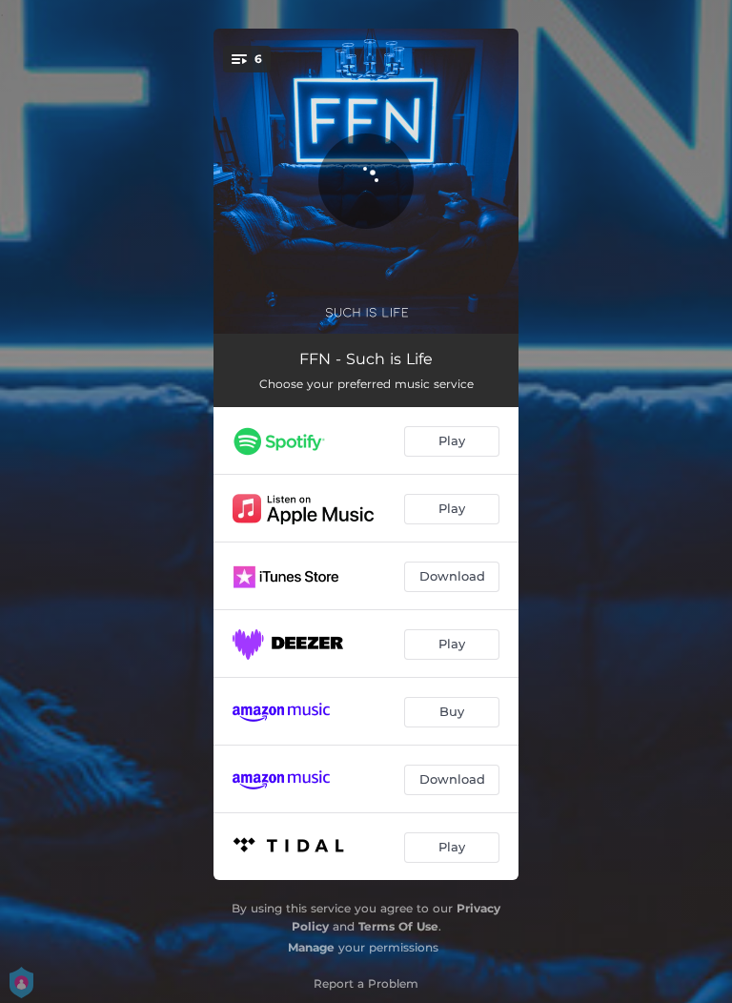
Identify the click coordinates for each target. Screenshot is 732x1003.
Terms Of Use (398, 926)
